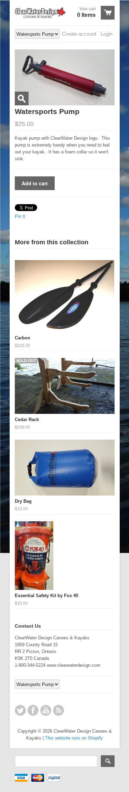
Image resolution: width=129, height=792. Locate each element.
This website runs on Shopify (74, 738)
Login (106, 34)
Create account (79, 34)
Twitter (20, 710)
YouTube (45, 710)
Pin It (20, 216)
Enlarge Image (22, 98)
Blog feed (58, 710)
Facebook (33, 710)
